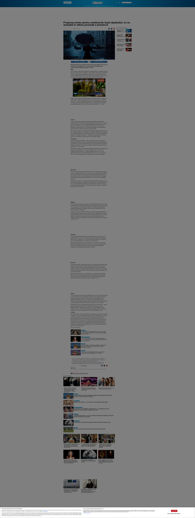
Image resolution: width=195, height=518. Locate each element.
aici (9, 514)
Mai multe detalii (45, 511)
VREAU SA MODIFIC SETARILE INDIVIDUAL (173, 513)
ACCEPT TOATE (174, 510)
